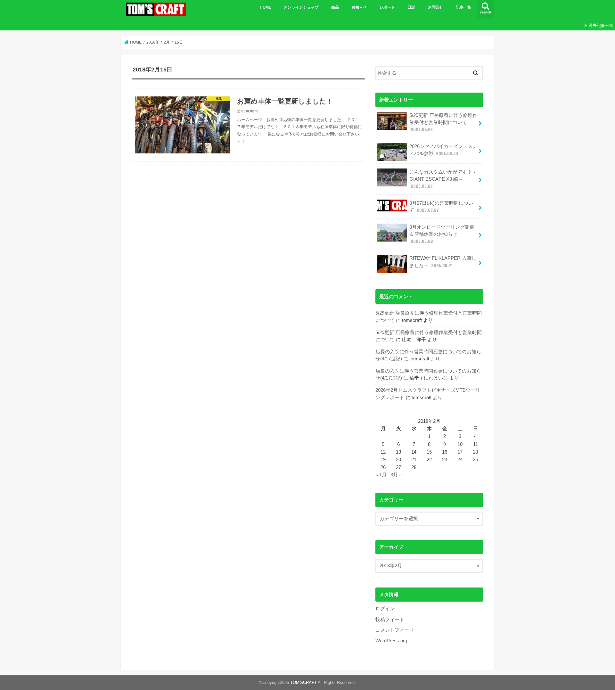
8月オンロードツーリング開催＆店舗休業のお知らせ (441, 234)
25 (475, 459)
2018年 (152, 42)
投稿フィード (389, 619)
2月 (167, 42)
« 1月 (381, 474)
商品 (335, 7)
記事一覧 (463, 7)
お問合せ (435, 7)
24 (460, 459)
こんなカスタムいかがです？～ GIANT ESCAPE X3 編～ (443, 179)
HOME (265, 7)
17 (460, 452)
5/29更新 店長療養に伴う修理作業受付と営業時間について (443, 122)
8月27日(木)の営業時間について (441, 207)
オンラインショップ (301, 7)
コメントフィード (394, 630)
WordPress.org (391, 640)
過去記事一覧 (600, 25)
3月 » (396, 474)
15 (429, 452)
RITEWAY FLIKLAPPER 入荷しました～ (442, 262)
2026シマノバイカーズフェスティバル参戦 (443, 150)
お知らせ (359, 7)
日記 (411, 7)
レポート (387, 7)
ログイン (385, 608)
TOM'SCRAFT (303, 682)
